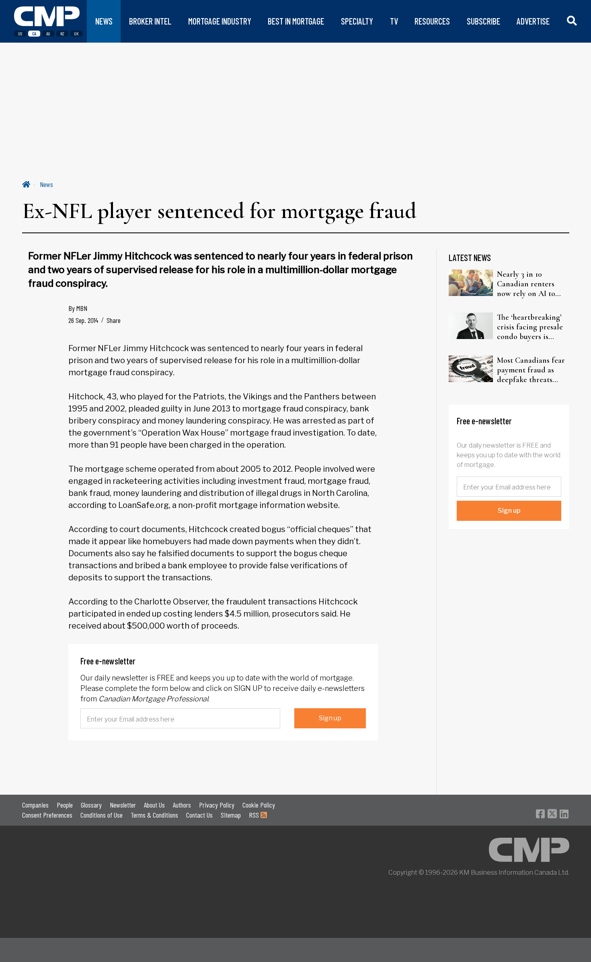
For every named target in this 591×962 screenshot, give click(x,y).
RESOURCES (432, 21)
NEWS (104, 21)
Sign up (330, 718)
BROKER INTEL (150, 21)
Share (114, 320)
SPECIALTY (357, 21)
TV (394, 21)
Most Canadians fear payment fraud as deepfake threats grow (531, 370)
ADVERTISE (533, 21)
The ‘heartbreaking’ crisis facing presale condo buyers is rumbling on (530, 326)
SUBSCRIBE (483, 21)
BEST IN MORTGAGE (296, 21)
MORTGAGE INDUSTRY (219, 21)
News (46, 184)
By (77, 308)
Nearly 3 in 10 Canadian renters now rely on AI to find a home (526, 283)
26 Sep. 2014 (83, 320)
